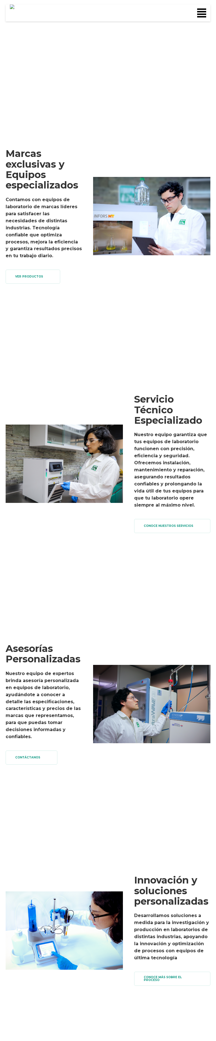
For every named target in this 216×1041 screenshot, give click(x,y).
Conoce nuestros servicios (168, 526)
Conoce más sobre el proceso (163, 978)
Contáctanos (27, 757)
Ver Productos (29, 276)
